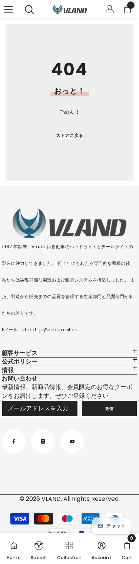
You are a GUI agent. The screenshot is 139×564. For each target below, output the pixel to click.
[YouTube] (72, 441)
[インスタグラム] (43, 441)
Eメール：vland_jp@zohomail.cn (39, 330)
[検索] (29, 9)
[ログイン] (110, 9)
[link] (38, 548)
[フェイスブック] (14, 441)
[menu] (8, 9)
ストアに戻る (69, 135)
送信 (109, 408)
